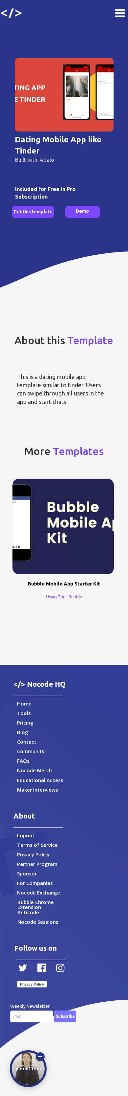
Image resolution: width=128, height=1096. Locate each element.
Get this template (33, 211)
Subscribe (65, 1016)
